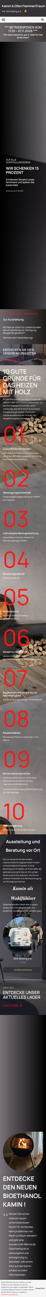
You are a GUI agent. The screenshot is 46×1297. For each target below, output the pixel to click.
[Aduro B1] (23, 1152)
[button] (3, 19)
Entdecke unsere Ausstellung (20, 313)
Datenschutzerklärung (9, 1294)
